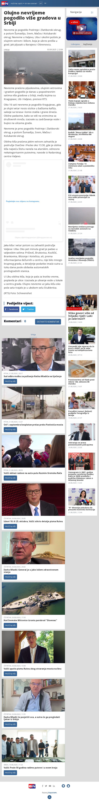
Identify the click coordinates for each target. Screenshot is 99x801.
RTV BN (27, 4)
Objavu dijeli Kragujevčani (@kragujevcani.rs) (33, 237)
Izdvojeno (75, 44)
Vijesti (20, 4)
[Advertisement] (81, 280)
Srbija (33, 334)
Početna (14, 4)
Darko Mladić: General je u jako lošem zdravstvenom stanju (31, 570)
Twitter (30, 309)
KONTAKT (34, 4)
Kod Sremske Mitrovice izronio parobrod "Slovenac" (30, 620)
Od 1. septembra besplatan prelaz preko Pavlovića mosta (33, 424)
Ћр (45, 3)
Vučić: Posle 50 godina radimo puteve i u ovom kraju (30, 767)
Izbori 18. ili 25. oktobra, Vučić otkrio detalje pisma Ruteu (33, 521)
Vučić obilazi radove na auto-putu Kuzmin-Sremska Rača (33, 473)
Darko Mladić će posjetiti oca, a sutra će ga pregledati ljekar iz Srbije (32, 718)
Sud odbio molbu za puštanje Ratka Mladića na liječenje (33, 376)
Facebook (13, 309)
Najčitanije (87, 44)
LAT (40, 3)
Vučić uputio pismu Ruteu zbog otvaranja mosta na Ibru (32, 668)
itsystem (52, 792)
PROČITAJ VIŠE (10, 381)
